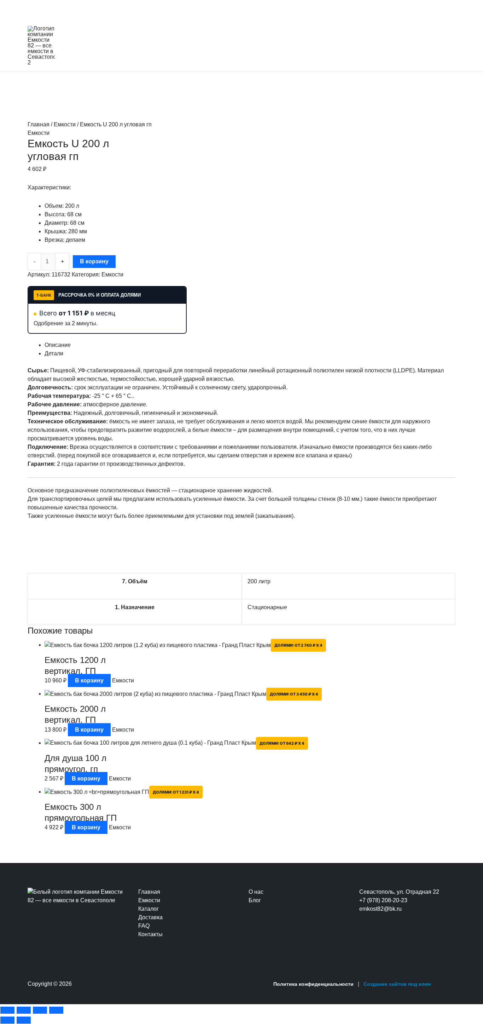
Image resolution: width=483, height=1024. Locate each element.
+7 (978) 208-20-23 (383, 900)
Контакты (150, 934)
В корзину (94, 261)
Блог (255, 900)
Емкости (65, 124)
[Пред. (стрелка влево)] (7, 1020)
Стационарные (267, 607)
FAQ (144, 926)
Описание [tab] (58, 345)
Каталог (148, 909)
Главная (39, 124)
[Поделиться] (40, 1010)
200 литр (259, 581)
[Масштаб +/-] (7, 1010)
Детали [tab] (54, 353)
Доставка (150, 917)
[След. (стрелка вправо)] (23, 1020)
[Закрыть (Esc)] (56, 1010)
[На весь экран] (23, 1010)
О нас (256, 892)
